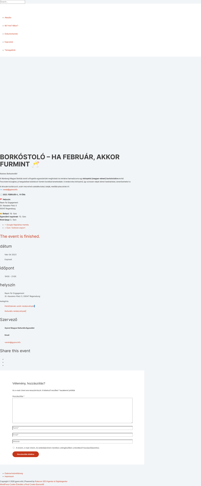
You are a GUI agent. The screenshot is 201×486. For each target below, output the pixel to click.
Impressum (9, 476)
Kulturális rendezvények (15, 311)
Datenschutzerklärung (14, 473)
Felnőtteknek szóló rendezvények (19, 306)
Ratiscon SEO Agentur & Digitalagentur (51, 481)
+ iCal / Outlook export (15, 228)
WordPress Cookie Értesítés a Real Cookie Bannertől (22, 484)
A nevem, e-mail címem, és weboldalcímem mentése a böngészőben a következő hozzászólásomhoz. (58, 448)
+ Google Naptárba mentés (17, 225)
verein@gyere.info (10, 190)
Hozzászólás (18, 396)
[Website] (72, 442)
